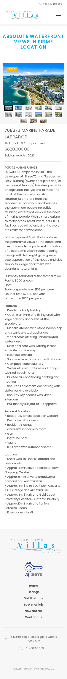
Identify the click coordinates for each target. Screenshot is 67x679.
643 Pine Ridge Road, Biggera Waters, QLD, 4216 (34, 638)
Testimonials (33, 604)
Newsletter (33, 611)
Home (33, 585)
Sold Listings (33, 598)
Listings (33, 592)
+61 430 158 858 (52, 4)
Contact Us (33, 617)
